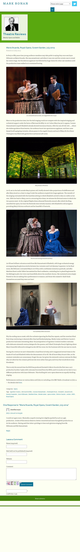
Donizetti (61, 391)
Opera (15, 389)
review (69, 394)
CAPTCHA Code (11, 494)
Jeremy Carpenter (11, 394)
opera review (51, 394)
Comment (9, 466)
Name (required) (12, 443)
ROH (73, 394)
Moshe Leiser (42, 394)
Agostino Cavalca (15, 391)
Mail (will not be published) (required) (19, 451)
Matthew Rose (33, 394)
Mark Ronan (15, 3)
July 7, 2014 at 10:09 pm (14, 413)
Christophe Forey (52, 391)
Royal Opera (10, 396)
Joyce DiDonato (23, 394)
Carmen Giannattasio (39, 391)
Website (9, 458)
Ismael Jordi (68, 391)
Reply (8, 430)
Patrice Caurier (61, 394)
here (20, 382)
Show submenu (40, 498)
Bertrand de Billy (27, 391)
